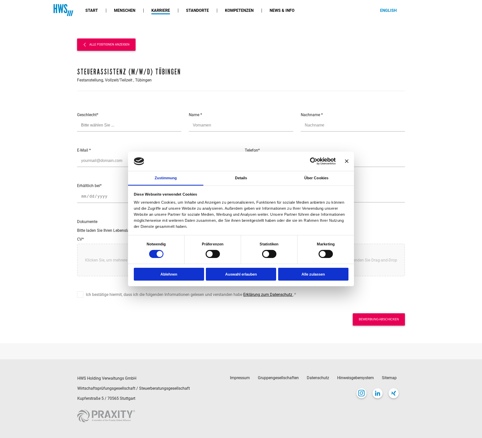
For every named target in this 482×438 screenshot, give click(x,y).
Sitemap (389, 377)
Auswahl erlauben (241, 274)
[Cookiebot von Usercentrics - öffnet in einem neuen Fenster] (314, 161)
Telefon (252, 150)
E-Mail (84, 150)
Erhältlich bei (89, 185)
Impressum (240, 377)
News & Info (282, 10)
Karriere (160, 10)
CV (80, 239)
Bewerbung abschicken (379, 319)
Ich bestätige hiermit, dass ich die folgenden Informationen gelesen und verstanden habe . (191, 294)
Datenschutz (318, 377)
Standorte (197, 10)
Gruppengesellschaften (278, 377)
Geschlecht (87, 114)
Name (195, 114)
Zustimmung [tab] (166, 178)
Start (91, 10)
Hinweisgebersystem (355, 377)
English (388, 10)
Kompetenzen (239, 10)
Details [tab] (241, 178)
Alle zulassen (313, 274)
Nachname (312, 114)
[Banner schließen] (346, 161)
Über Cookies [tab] (316, 178)
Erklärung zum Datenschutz (268, 294)
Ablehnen (168, 274)
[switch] (213, 254)
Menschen (124, 10)
